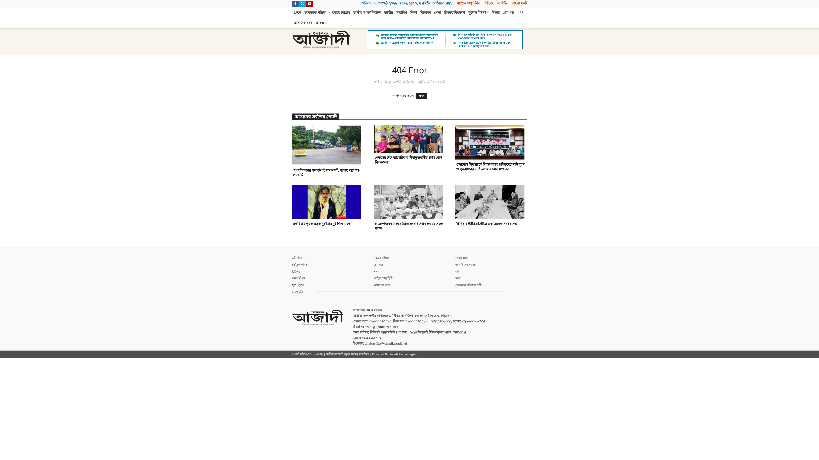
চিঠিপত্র (296, 271)
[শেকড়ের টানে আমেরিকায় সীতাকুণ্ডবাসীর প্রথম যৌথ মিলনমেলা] (409, 139)
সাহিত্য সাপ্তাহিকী (468, 3)
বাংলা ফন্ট (519, 3)
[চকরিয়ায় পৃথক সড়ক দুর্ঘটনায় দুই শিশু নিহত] (328, 202)
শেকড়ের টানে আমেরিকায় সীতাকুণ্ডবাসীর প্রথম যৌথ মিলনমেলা (408, 160)
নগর (376, 271)
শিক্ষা (413, 12)
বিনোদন (425, 12)
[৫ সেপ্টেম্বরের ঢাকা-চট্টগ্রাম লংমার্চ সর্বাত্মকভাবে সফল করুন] (409, 202)
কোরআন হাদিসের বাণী (468, 285)
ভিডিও (488, 3)
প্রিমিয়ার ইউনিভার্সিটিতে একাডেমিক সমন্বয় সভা (487, 224)
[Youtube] (309, 4)
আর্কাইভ (502, 3)
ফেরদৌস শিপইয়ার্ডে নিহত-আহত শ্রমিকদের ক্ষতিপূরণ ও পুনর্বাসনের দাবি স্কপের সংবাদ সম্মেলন (490, 167)
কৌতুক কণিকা (300, 265)
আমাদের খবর (303, 23)
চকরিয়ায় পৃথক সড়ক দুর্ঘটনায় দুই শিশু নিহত (321, 224)
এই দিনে (297, 258)
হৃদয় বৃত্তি (297, 292)
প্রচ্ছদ (297, 12)
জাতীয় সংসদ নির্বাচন (367, 12)
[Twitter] (302, 4)
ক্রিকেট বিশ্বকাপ (454, 12)
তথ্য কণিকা (298, 278)
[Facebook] (295, 4)
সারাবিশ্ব (401, 12)
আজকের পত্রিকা (315, 12)
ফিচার (496, 12)
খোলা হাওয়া (462, 258)
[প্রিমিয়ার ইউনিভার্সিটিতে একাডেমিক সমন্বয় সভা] (491, 202)
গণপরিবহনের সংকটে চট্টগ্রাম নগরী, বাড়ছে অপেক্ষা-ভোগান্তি (326, 173)
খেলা (437, 12)
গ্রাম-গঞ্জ (508, 12)
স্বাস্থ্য (457, 278)
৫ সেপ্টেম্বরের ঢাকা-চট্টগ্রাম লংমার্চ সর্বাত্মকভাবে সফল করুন (409, 226)
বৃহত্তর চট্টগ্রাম (341, 12)
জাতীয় (388, 12)
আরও (320, 23)
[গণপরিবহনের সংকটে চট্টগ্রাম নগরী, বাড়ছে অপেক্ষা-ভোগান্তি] (328, 145)
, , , (407, 3)
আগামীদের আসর (465, 265)
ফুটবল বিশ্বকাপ (478, 12)
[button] (522, 13)
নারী (457, 271)
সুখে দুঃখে (298, 285)
